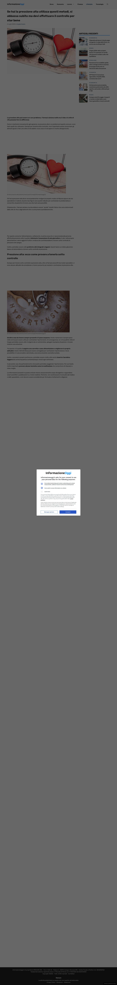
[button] (58, 491)
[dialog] (58, 492)
